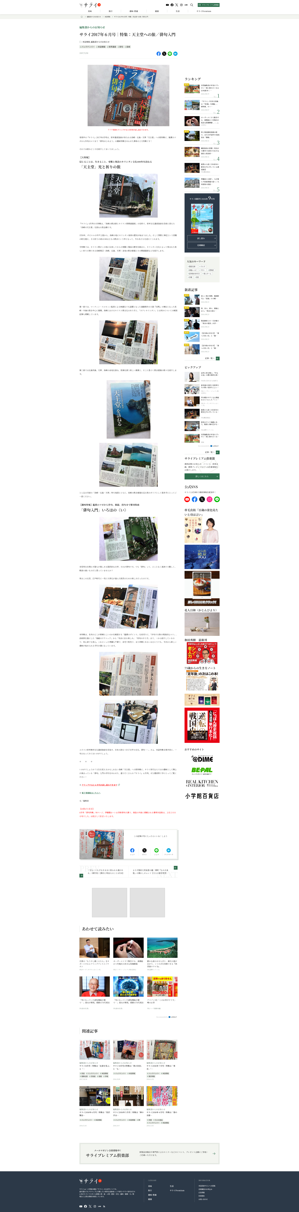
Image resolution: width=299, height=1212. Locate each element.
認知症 (211, 270)
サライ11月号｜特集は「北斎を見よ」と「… (94, 1067)
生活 (178, 11)
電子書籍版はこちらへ (91, 793)
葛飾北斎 (85, 1076)
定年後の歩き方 (194, 273)
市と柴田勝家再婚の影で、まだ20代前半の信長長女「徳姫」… (210, 135)
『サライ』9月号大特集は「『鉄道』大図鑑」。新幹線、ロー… (209, 104)
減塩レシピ (193, 270)
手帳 (106, 1076)
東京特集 (152, 1076)
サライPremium (177, 1190)
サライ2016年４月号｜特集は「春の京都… (162, 1114)
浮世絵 (93, 1076)
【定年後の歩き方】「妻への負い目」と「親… (210, 334)
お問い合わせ (203, 1199)
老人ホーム (207, 273)
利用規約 (202, 1196)
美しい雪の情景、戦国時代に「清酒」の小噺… (210, 297)
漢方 (197, 277)
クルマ (203, 266)
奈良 (83, 1073)
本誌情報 (107, 17)
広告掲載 (202, 1192)
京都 (150, 1120)
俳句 (121, 46)
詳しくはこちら (202, 476)
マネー (203, 270)
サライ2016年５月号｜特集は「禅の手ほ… (128, 1114)
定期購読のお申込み (205, 1189)
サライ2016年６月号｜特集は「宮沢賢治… (94, 1114)
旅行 (110, 11)
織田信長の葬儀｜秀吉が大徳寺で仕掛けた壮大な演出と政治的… (210, 151)
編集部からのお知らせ (94, 17)
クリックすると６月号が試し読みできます (99, 785)
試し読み (201, 238)
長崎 (128, 46)
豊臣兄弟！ (193, 266)
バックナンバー (88, 46)
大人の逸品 (159, 1120)
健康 (157, 11)
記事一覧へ (209, 358)
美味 (90, 11)
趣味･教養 (134, 11)
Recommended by (162, 1017)
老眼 (100, 1076)
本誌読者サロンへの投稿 (207, 1186)
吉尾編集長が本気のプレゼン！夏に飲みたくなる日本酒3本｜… (210, 88)
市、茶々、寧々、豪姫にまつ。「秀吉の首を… (210, 309)
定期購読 (201, 245)
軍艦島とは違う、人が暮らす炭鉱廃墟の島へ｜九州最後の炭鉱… (210, 181)
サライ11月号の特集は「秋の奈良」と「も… (128, 1067)
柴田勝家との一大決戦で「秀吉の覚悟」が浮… (210, 322)
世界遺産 (112, 46)
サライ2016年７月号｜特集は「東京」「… (161, 1067)
